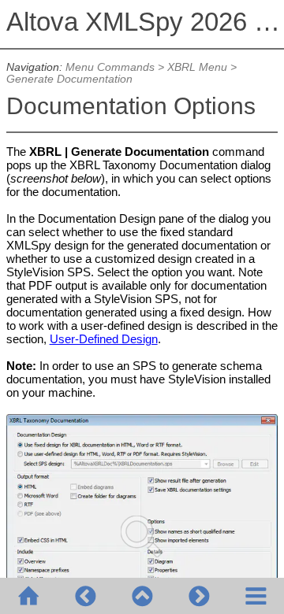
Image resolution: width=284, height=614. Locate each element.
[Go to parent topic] (142, 596)
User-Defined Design (104, 339)
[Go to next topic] (198, 596)
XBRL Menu (197, 67)
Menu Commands (110, 67)
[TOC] (255, 596)
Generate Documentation (69, 79)
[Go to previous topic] (85, 596)
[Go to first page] (28, 596)
